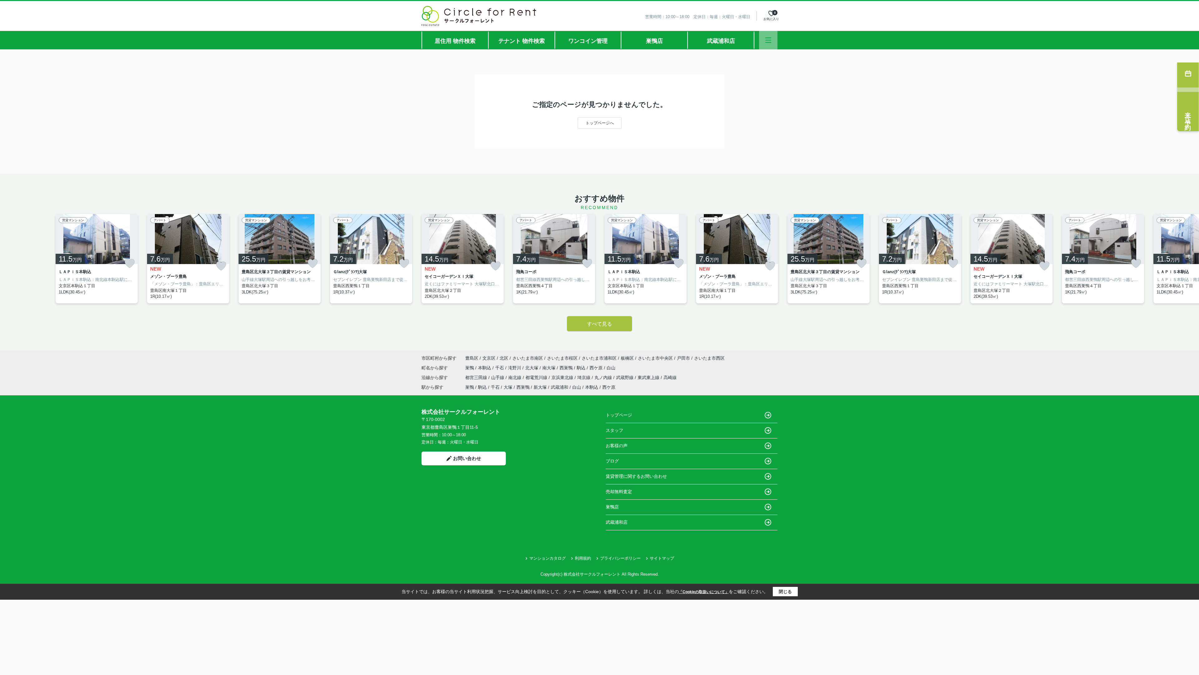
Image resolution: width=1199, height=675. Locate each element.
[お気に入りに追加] (130, 263)
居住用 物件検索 (455, 41)
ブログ (612, 460)
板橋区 (627, 358)
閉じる (785, 591)
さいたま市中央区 (655, 358)
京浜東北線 (563, 377)
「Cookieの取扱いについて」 (704, 592)
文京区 (489, 358)
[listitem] (462, 258)
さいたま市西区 (709, 358)
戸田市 (683, 358)
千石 (500, 367)
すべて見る (599, 324)
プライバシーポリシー (620, 558)
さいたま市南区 (527, 358)
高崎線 (670, 377)
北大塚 (532, 367)
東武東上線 (649, 377)
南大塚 (549, 367)
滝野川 (515, 367)
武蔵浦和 (559, 387)
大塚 (508, 387)
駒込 (582, 367)
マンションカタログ (547, 558)
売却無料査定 (619, 491)
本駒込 (485, 367)
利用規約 (583, 558)
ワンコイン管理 (588, 41)
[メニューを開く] (768, 40)
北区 (504, 358)
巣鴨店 (654, 41)
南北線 (515, 377)
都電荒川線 (537, 377)
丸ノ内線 (604, 377)
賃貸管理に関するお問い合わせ (636, 476)
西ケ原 (597, 367)
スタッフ (614, 430)
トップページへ (599, 123)
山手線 (498, 377)
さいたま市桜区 (562, 358)
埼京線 (584, 377)
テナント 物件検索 (521, 41)
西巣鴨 (567, 367)
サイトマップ (662, 558)
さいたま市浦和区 (599, 358)
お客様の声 (617, 445)
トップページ (619, 415)
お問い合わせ (467, 458)
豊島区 (471, 358)
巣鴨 (470, 367)
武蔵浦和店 (721, 41)
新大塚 (540, 387)
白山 (611, 367)
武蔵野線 (625, 377)
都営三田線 (476, 377)
